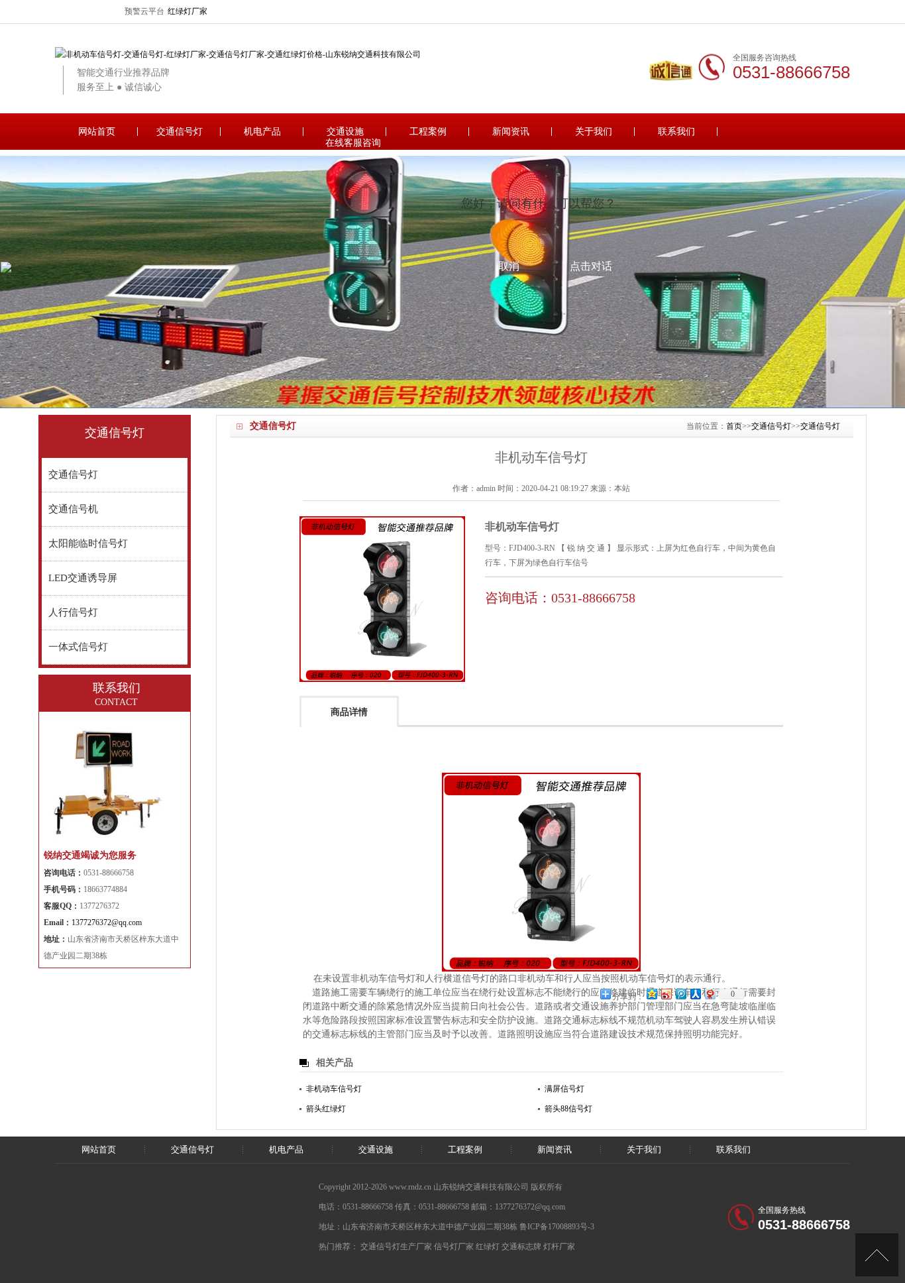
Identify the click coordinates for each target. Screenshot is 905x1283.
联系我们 (676, 132)
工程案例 (428, 132)
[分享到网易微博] (709, 993)
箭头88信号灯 (568, 1108)
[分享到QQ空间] (651, 993)
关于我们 (593, 132)
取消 (508, 266)
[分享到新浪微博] (666, 993)
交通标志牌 (521, 1246)
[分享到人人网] (695, 993)
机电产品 (262, 132)
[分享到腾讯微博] (680, 993)
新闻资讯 (510, 132)
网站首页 (96, 132)
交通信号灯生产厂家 (396, 1246)
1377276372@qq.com (107, 922)
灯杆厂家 (559, 1246)
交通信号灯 (179, 132)
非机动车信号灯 (334, 1088)
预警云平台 (144, 11)
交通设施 (345, 132)
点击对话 (591, 266)
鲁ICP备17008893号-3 (556, 1226)
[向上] (876, 1254)
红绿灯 (488, 1246)
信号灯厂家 (454, 1246)
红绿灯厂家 (187, 11)
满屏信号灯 (564, 1088)
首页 (734, 426)
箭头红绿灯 (326, 1108)
